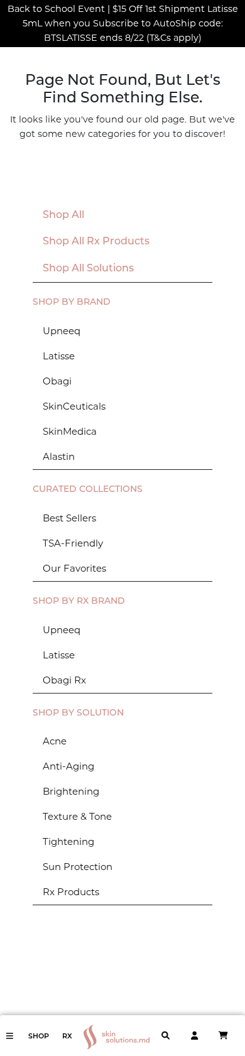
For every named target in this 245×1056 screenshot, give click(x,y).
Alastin (59, 456)
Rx (67, 1036)
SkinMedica (70, 431)
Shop (38, 1036)
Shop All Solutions (88, 269)
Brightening (71, 791)
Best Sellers (69, 518)
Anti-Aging (68, 766)
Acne (55, 741)
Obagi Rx (64, 680)
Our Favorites (74, 568)
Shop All (63, 215)
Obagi (57, 381)
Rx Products (71, 892)
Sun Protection (77, 867)
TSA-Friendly (73, 543)
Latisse (59, 356)
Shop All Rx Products (96, 242)
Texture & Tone (77, 816)
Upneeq (61, 331)
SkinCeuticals (74, 406)
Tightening (68, 841)
